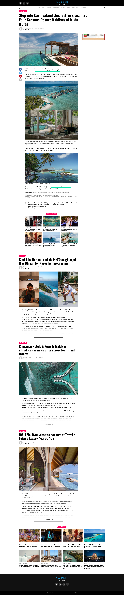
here (50, 183)
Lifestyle (49, 8)
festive (35, 192)
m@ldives (27, 29)
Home (39, 8)
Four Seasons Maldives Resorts (50, 195)
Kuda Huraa (28, 197)
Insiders (63, 8)
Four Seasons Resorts (54, 196)
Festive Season (51, 192)
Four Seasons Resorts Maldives (69, 196)
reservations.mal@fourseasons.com (61, 187)
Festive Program (43, 192)
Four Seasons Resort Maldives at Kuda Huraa (47, 71)
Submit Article (75, 8)
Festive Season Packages (63, 192)
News (43, 8)
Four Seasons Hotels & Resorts (33, 195)
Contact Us (83, 8)
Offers (68, 8)
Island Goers (56, 8)
